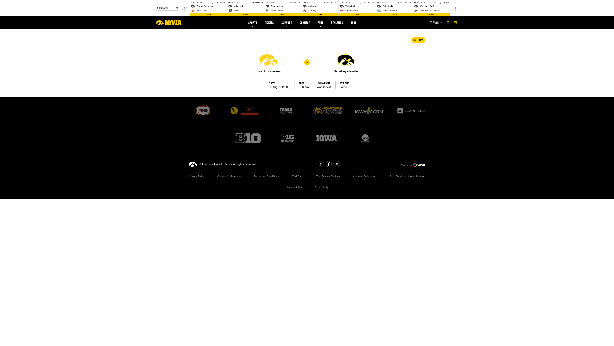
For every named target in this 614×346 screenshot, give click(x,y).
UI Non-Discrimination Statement (406, 176)
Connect (305, 23)
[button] (184, 8)
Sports (252, 23)
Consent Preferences (229, 176)
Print (420, 40)
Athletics (337, 23)
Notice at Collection (364, 176)
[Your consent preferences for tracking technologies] (6, 340)
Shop (354, 23)
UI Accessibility (294, 187)
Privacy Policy (197, 176)
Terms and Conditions (266, 176)
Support (286, 23)
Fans (320, 23)
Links (208, 14)
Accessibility (321, 187)
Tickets (269, 23)
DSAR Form (297, 176)
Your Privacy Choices (328, 176)
